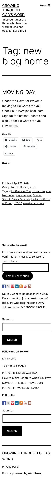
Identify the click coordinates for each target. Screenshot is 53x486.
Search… (7, 319)
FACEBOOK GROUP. (33, 307)
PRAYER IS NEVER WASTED (19, 372)
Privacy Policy (10, 466)
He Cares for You (21, 191)
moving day (38, 191)
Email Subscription (17, 275)
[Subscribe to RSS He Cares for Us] (21, 286)
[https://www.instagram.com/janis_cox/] (29, 286)
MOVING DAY (18, 92)
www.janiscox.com (33, 203)
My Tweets (9, 358)
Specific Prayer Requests (16, 199)
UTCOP (18, 203)
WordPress (34, 473)
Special (37, 195)
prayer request (23, 195)
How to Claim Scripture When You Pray (26, 377)
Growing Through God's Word (13, 10)
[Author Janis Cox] (4, 286)
